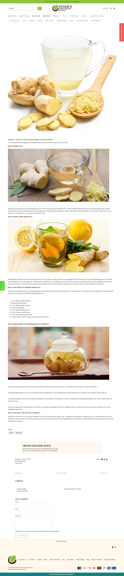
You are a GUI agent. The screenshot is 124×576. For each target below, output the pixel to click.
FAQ (63, 559)
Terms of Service (54, 559)
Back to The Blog (61, 473)
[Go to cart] (114, 8)
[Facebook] (112, 547)
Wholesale (70, 559)
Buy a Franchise (97, 559)
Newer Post (103, 473)
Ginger (11, 432)
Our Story (31, 559)
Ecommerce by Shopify (19, 569)
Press (45, 559)
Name (16, 502)
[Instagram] (115, 547)
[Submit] (40, 8)
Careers (39, 559)
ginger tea (19, 432)
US (107, 8)
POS (9, 569)
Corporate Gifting (109, 559)
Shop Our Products (121, 32)
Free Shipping (80, 559)
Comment (17, 516)
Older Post (18, 473)
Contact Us (22, 559)
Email (16, 509)
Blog (87, 559)
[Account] (110, 8)
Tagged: (10, 429)
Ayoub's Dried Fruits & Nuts (25, 567)
